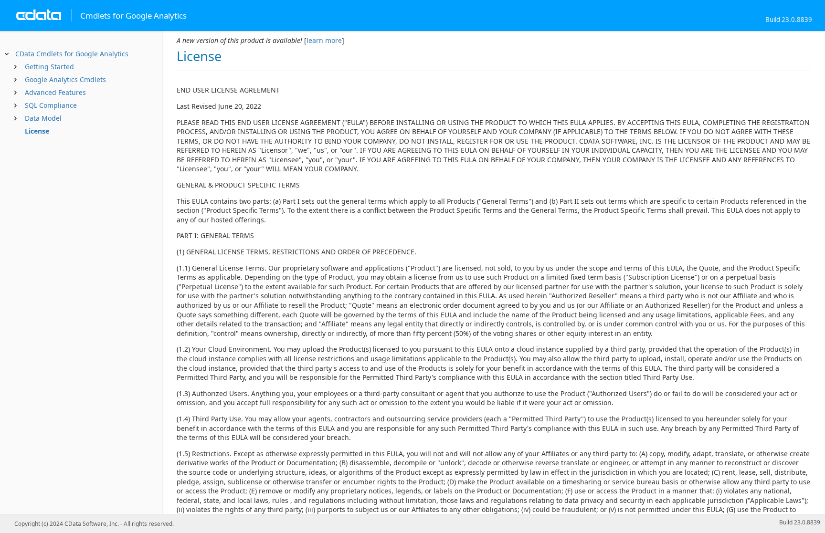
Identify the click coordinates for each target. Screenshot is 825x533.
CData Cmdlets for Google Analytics (71, 53)
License (37, 131)
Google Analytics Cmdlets (65, 79)
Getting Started (49, 66)
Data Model (43, 118)
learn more (324, 40)
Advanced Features (55, 92)
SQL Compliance (51, 105)
